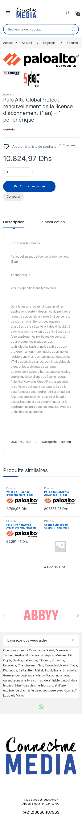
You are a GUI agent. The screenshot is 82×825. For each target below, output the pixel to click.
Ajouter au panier (32, 186)
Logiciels (49, 42)
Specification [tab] (53, 222)
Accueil (8, 42)
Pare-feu (8, 94)
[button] (75, 57)
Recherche (72, 29)
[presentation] (78, 615)
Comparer (69, 145)
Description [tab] (13, 222)
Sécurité (72, 42)
